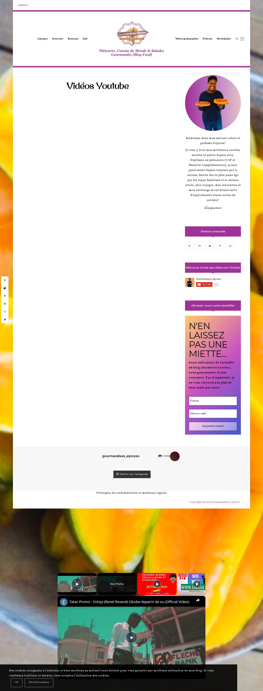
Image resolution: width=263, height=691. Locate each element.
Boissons (73, 38)
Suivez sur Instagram (134, 474)
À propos (42, 38)
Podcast (207, 38)
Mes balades (224, 38)
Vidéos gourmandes (186, 38)
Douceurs (57, 38)
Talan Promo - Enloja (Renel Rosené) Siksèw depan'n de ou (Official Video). (130, 601)
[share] (197, 600)
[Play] (157, 584)
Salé (85, 38)
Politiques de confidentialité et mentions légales (131, 493)
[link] (64, 602)
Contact (23, 5)
